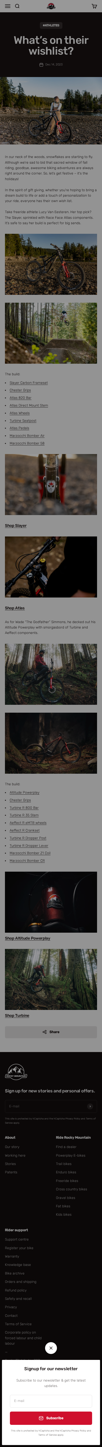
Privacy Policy (78, 1430)
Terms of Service (47, 1434)
